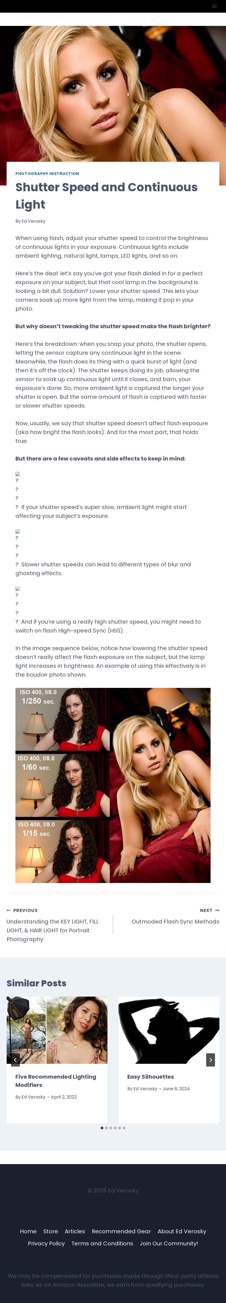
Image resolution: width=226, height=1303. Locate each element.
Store (50, 1231)
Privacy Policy (46, 1243)
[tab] (102, 1128)
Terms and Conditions (102, 1243)
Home (28, 1231)
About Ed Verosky (182, 1231)
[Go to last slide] (15, 1060)
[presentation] (57, 1030)
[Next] (210, 1060)
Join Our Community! (169, 1243)
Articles (75, 1231)
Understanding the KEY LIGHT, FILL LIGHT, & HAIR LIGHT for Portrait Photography (53, 925)
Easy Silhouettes (150, 1077)
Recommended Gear (121, 1231)
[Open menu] (214, 6)
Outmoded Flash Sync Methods (175, 916)
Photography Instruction (47, 173)
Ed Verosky (33, 221)
